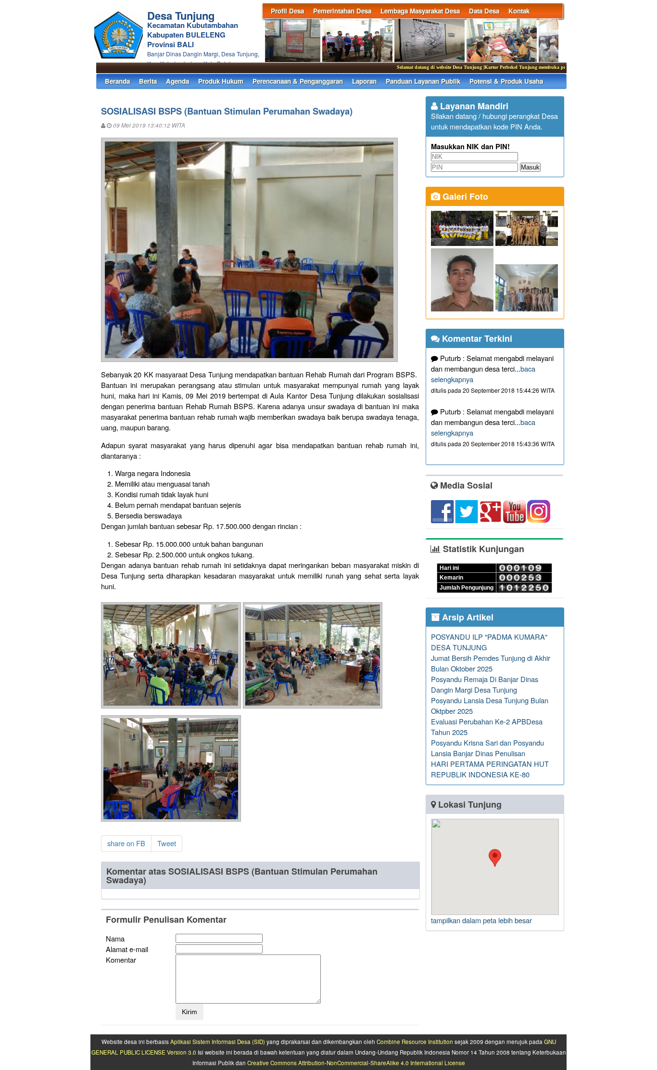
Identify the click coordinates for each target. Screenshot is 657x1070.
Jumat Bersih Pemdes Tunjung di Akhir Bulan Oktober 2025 (490, 663)
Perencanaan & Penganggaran (298, 81)
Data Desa (484, 10)
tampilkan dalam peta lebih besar (481, 920)
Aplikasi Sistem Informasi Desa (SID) (217, 1041)
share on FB (126, 843)
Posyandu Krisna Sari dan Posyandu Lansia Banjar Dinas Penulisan (487, 747)
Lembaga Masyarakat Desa (420, 10)
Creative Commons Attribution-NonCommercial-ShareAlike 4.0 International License (356, 1063)
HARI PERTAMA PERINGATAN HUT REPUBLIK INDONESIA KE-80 (490, 769)
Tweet (166, 843)
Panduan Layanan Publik (423, 81)
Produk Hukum (220, 81)
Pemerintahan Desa (342, 10)
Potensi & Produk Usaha (506, 81)
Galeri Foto (464, 196)
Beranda (117, 81)
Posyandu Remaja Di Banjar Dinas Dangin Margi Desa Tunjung (484, 684)
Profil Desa (287, 10)
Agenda (177, 81)
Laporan (364, 81)
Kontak (519, 10)
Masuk (530, 167)
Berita (148, 81)
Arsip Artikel (466, 617)
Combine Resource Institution (415, 1041)
